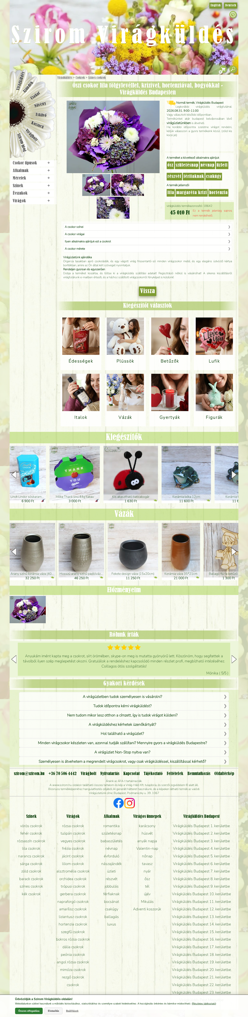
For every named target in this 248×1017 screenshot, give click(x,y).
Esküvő (41, 115)
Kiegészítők (124, 437)
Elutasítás (53, 1011)
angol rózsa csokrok (73, 962)
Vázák (124, 514)
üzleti (222, 165)
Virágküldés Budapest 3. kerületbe (201, 840)
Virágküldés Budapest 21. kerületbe (201, 977)
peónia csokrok (73, 954)
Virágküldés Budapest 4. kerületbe (201, 848)
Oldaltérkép (224, 774)
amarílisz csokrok (73, 909)
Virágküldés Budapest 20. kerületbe (201, 969)
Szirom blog (22, 142)
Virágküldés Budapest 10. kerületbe (201, 893)
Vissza (147, 291)
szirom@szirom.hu (29, 774)
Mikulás (147, 901)
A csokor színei (74, 227)
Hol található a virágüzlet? (122, 733)
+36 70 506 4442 (62, 774)
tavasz (147, 863)
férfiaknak (194, 176)
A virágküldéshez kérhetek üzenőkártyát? (122, 724)
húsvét (147, 833)
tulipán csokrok (73, 833)
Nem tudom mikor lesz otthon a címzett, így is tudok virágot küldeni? (122, 715)
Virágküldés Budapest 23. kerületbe (201, 992)
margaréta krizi (191, 193)
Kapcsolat (131, 774)
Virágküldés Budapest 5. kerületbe (201, 856)
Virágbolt (31, 135)
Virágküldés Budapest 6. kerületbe (201, 863)
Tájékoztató (153, 774)
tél (147, 886)
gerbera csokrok (73, 893)
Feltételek (175, 774)
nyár (147, 871)
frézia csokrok (73, 848)
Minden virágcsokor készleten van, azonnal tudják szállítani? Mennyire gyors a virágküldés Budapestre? (122, 742)
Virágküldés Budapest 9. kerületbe (201, 886)
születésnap (187, 165)
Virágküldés (64, 77)
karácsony (147, 825)
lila (170, 193)
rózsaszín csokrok (31, 840)
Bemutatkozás (198, 774)
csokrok (73, 984)
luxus (111, 924)
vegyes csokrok (73, 840)
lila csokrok (31, 848)
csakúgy (213, 176)
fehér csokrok (31, 833)
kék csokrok (31, 893)
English (216, 5)
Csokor (35, 95)
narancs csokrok (31, 856)
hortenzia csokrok (73, 924)
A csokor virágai (74, 234)
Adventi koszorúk (147, 909)
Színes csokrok (97, 77)
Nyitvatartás (109, 774)
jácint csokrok (73, 856)
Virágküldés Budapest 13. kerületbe (201, 916)
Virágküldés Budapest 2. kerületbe (201, 833)
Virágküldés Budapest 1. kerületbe (201, 825)
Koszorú (37, 125)
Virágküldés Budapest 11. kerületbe (201, 901)
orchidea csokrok (73, 878)
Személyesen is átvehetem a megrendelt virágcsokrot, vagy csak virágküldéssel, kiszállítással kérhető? (122, 761)
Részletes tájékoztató (203, 1003)
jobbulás (112, 886)
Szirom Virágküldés (124, 36)
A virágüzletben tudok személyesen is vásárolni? (122, 696)
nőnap (147, 856)
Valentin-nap (147, 848)
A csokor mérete (75, 249)
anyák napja (147, 840)
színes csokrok (31, 886)
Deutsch (230, 5)
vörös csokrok (31, 825)
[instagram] (129, 804)
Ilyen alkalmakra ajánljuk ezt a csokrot (88, 241)
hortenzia (218, 193)
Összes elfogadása (28, 1011)
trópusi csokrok (73, 886)
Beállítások (72, 1011)
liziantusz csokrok (73, 916)
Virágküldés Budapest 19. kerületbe (201, 962)
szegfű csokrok (73, 931)
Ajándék (28, 87)
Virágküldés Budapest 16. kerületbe (201, 939)
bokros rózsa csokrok (73, 939)
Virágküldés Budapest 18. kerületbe (201, 954)
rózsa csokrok (73, 825)
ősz (170, 165)
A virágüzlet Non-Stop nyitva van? (122, 752)
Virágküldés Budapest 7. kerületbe (201, 871)
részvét (174, 176)
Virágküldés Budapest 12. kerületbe (201, 909)
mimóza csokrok (73, 969)
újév (147, 893)
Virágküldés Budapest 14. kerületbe (201, 924)
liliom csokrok (73, 863)
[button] (234, 475)
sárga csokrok (31, 863)
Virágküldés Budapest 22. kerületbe (201, 984)
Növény (40, 104)
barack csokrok (31, 878)
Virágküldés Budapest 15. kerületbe (201, 931)
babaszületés (112, 840)
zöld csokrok (31, 871)
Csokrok (80, 77)
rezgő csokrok (73, 977)
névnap (207, 165)
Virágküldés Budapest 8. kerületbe (201, 878)
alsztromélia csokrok (73, 871)
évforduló (111, 856)
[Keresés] (233, 69)
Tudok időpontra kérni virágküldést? (122, 705)
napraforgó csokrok (73, 901)
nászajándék (111, 863)
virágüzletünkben (179, 123)
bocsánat (111, 901)
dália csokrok (73, 946)
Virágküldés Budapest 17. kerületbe (201, 946)
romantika (111, 825)
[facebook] (118, 804)
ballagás (111, 916)
